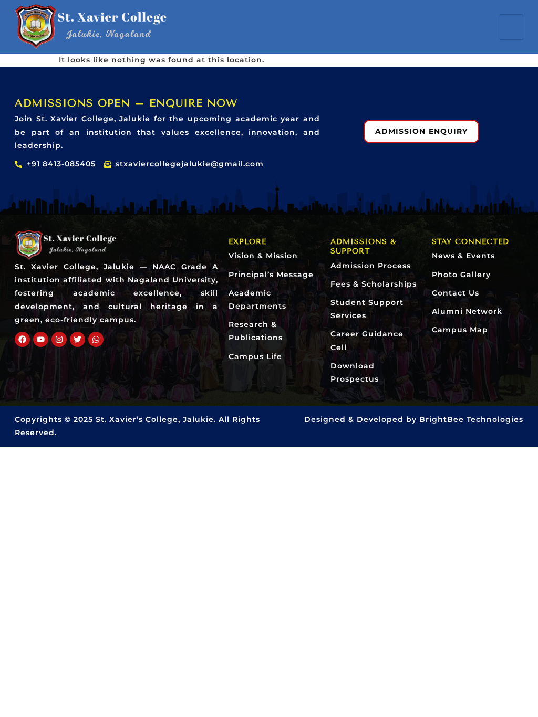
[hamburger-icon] (511, 27)
